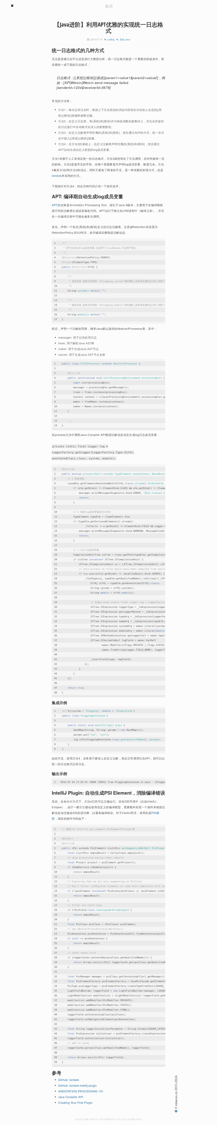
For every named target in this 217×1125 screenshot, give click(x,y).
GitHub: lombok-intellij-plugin (77, 1085)
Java (127, 39)
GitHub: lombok (68, 1080)
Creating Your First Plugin (75, 1102)
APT (55, 205)
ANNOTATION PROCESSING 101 (81, 1091)
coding (111, 39)
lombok (57, 176)
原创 (122, 39)
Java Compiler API (70, 1097)
